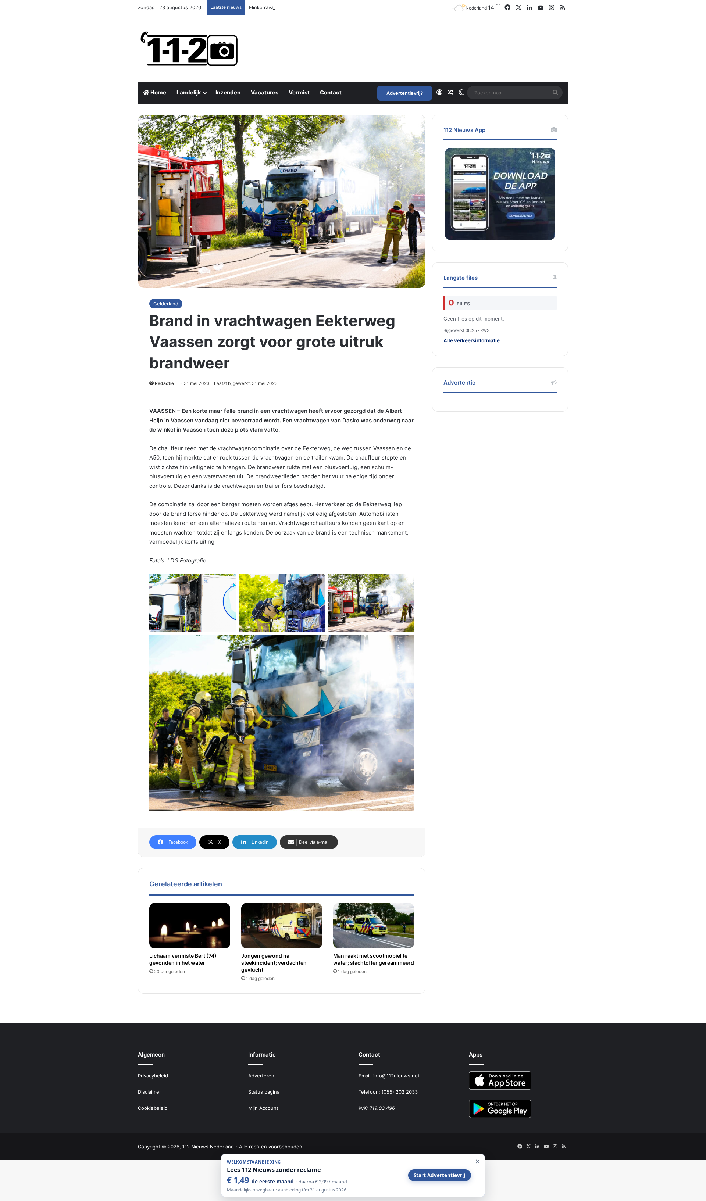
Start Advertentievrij (439, 1175)
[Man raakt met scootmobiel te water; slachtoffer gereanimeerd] (373, 925)
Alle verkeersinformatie (471, 340)
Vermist (299, 92)
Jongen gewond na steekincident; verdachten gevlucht (274, 962)
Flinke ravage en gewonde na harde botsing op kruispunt (315, 7)
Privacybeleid (153, 1076)
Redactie (164, 383)
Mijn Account (263, 1108)
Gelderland (165, 304)
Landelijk (188, 92)
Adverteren (261, 1076)
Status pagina (263, 1092)
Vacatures (264, 92)
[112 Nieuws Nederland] (189, 48)
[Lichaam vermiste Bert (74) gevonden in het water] (189, 925)
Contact (331, 92)
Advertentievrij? (404, 93)
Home (157, 92)
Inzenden (227, 92)
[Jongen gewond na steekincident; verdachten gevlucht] (281, 925)
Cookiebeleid (153, 1108)
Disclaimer (149, 1092)
